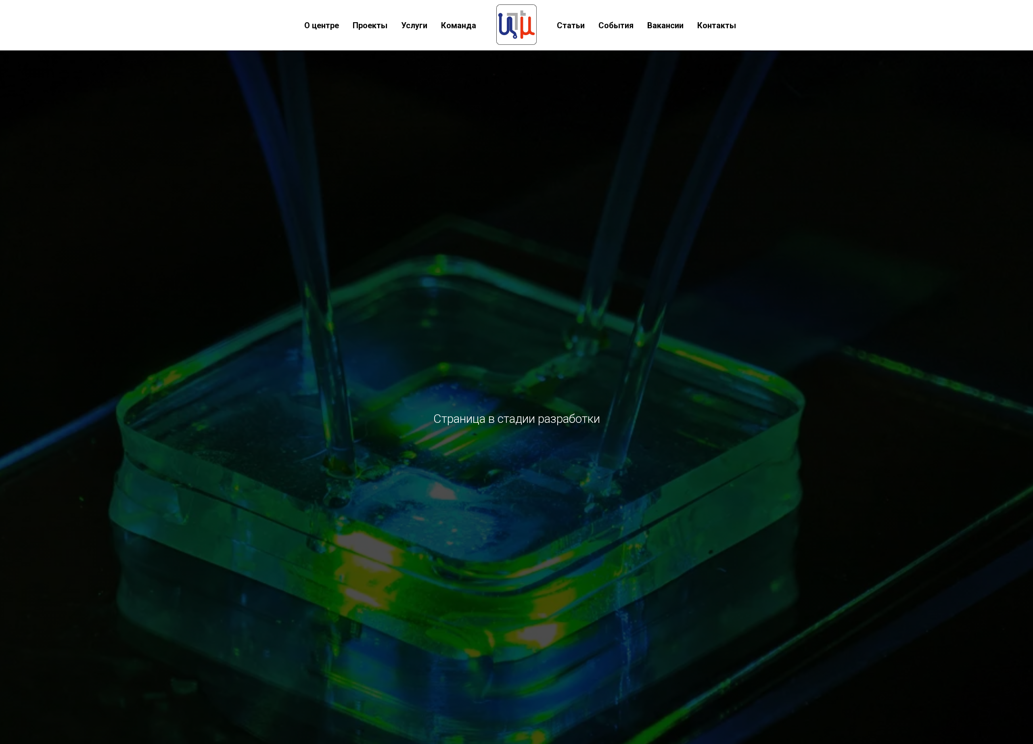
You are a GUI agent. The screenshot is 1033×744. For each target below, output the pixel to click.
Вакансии (665, 25)
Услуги (414, 25)
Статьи (571, 25)
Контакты (716, 25)
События (616, 25)
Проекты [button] (370, 25)
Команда (458, 25)
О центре (321, 25)
